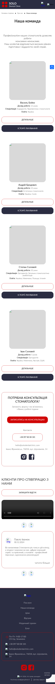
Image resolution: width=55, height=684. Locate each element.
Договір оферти (39, 679)
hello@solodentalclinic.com (27, 445)
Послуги (27, 603)
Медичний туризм (27, 623)
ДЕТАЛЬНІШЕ (27, 120)
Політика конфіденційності (20, 679)
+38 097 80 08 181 (27, 437)
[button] (31, 525)
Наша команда (27, 608)
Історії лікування (27, 128)
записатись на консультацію (27, 420)
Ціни (27, 613)
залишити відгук (27, 493)
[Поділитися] (51, 67)
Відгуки (27, 618)
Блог (27, 628)
